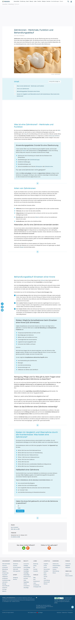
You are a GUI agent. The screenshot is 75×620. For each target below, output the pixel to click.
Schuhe (25, 584)
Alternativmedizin (6, 563)
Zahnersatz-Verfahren (54, 135)
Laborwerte (4, 582)
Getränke (15, 565)
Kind (34, 579)
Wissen (54, 573)
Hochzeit (35, 569)
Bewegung (15, 577)
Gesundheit (16, 1)
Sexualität (35, 571)
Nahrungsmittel (16, 571)
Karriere (48, 1)
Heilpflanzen (5, 576)
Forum (61, 1)
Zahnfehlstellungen (35, 159)
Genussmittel (47, 569)
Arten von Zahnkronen (23, 88)
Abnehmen (15, 563)
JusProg (55, 602)
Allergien (21, 247)
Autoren (67, 574)
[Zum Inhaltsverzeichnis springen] (37, 183)
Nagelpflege (26, 582)
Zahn (59, 130)
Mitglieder (67, 565)
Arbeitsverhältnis (56, 565)
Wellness (4, 591)
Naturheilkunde (5, 585)
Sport (27, 1)
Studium (54, 569)
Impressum (59, 612)
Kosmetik (26, 578)
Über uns (68, 571)
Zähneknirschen (49, 166)
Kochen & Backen (17, 567)
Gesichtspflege (27, 567)
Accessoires (26, 563)
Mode (25, 580)
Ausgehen (46, 563)
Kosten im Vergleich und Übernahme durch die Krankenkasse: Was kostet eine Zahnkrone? (38, 95)
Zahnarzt (43, 280)
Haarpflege (26, 569)
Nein (19, 508)
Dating (34, 565)
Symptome (4, 587)
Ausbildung (55, 567)
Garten (45, 567)
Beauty (31, 1)
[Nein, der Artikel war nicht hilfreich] (27, 548)
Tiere (45, 578)
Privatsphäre (70, 612)
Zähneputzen (39, 166)
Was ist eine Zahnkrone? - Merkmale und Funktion (30, 86)
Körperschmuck (27, 576)
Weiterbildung (56, 571)
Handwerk (46, 571)
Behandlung (10, 4)
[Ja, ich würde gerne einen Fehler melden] (49, 548)
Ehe (34, 567)
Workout (15, 579)
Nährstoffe (15, 569)
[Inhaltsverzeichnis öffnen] (72, 607)
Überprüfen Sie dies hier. (41, 607)
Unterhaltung (47, 580)
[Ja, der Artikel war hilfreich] (23, 548)
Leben (34, 583)
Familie (39, 1)
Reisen (45, 574)
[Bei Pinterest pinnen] (2, 310)
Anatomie (4, 565)
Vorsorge (4, 589)
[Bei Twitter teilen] (2, 307)
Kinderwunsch (36, 581)
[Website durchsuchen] (68, 1)
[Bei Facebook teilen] (2, 304)
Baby (34, 577)
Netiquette (67, 567)
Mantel (37, 217)
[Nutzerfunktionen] (71, 1)
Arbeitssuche (55, 563)
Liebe (35, 1)
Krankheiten (5, 578)
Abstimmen (20, 511)
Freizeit (45, 565)
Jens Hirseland (14, 527)
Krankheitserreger (6, 580)
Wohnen (45, 584)
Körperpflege (26, 574)
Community (68, 563)
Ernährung (22, 1)
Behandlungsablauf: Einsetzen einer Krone (28, 91)
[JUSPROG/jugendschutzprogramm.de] (59, 598)
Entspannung (5, 573)
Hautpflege (26, 573)
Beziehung (35, 563)
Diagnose (4, 571)
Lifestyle (44, 1)
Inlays (25, 134)
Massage (4, 584)
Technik (45, 576)
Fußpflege (26, 565)
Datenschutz (64, 612)
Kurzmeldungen (55, 1)
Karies (24, 150)
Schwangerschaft (37, 586)
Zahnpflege (26, 587)
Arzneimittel (5, 567)
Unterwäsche (26, 585)
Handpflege (26, 571)
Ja (18, 505)
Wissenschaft (47, 582)
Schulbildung (36, 585)
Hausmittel (4, 574)
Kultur (45, 573)
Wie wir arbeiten (69, 575)
